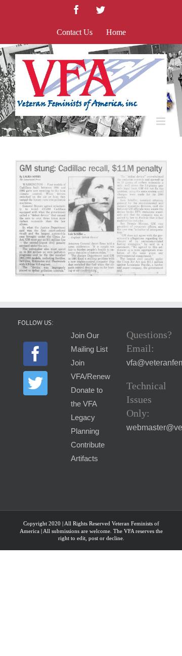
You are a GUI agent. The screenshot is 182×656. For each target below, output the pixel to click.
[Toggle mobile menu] (161, 121)
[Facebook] (35, 354)
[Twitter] (35, 383)
